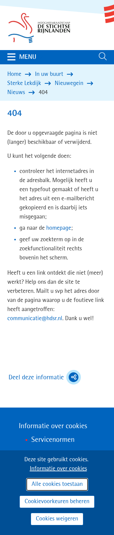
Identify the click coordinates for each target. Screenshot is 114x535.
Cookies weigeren (57, 519)
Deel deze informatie (45, 378)
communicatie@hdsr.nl (34, 319)
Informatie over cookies (58, 469)
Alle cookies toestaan (57, 484)
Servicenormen (52, 440)
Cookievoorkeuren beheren (57, 502)
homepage (58, 228)
